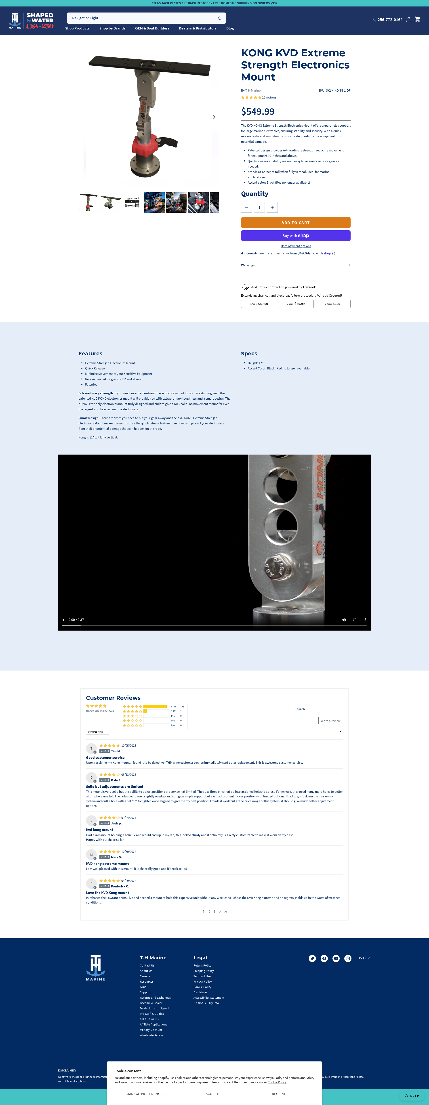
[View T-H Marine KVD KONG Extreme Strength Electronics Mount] (110, 202)
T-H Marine (253, 90)
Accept (212, 1094)
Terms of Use (202, 976)
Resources (147, 981)
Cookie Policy (277, 1082)
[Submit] (220, 18)
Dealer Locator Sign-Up (155, 1008)
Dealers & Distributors (198, 28)
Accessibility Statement (208, 998)
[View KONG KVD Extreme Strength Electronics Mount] (88, 202)
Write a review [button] (331, 721)
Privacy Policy (202, 981)
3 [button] (214, 911)
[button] (251, 97)
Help (414, 1096)
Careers (145, 976)
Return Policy (202, 965)
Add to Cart (296, 222)
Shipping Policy (203, 971)
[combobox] (146, 18)
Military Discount (151, 1030)
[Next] (214, 117)
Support (145, 992)
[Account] (408, 19)
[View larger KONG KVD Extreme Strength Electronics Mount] (148, 117)
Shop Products (77, 28)
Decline (279, 1094)
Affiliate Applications (153, 1024)
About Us (146, 971)
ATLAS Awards (149, 1019)
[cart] (417, 19)
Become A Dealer (151, 1003)
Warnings (247, 265)
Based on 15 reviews (100, 711)
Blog (230, 28)
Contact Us (147, 965)
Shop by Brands (112, 28)
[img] (109, 745)
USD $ (362, 958)
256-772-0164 (390, 19)
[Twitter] (312, 958)
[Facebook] (324, 958)
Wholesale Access (151, 1035)
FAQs (143, 987)
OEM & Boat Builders (152, 28)
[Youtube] (336, 958)
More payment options (296, 246)
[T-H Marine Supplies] (31, 21)
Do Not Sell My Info (206, 1003)
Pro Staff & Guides (152, 1014)
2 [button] (209, 911)
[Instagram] (347, 958)
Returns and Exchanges (155, 998)
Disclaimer (200, 992)
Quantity (254, 193)
